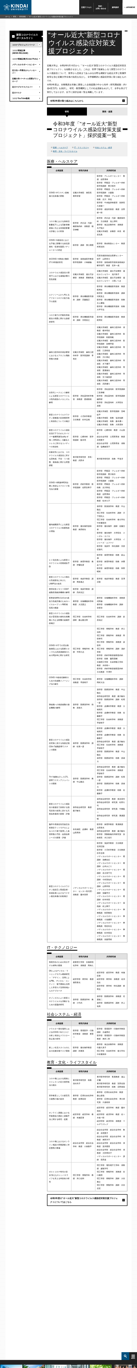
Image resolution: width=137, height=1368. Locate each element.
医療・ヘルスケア (60, 147)
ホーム (7, 16)
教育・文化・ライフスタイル (65, 151)
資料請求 (115, 7)
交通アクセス (86, 7)
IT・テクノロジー (81, 147)
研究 (14, 16)
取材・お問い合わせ (101, 7)
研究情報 (22, 16)
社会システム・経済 (103, 147)
